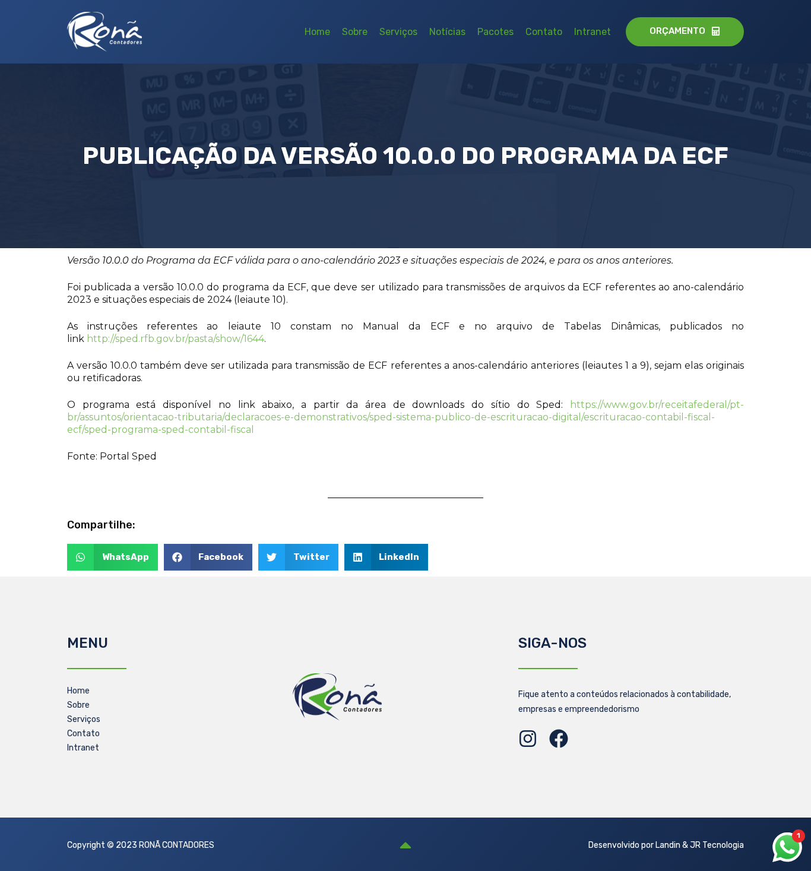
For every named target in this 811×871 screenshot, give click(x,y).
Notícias (447, 31)
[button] (112, 557)
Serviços (398, 31)
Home (317, 31)
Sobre (355, 31)
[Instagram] (527, 738)
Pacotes (495, 31)
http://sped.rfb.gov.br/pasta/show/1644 (175, 338)
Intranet (592, 31)
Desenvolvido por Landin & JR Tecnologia (666, 845)
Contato (543, 31)
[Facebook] (558, 738)
